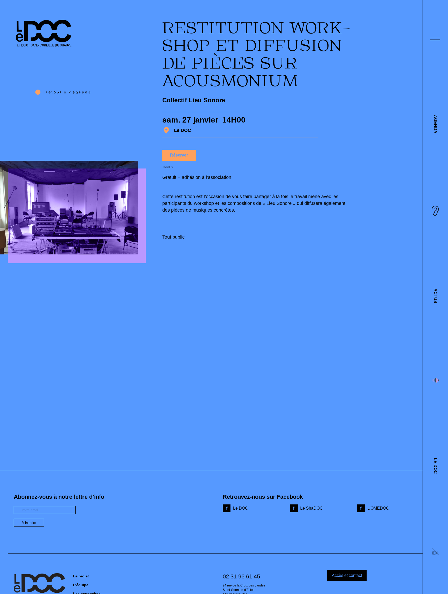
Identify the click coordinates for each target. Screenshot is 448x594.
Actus (435, 295)
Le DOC (435, 466)
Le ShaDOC (311, 508)
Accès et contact (347, 575)
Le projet (81, 576)
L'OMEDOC (378, 508)
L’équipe (80, 585)
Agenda (435, 124)
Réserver (179, 155)
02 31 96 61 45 (241, 576)
